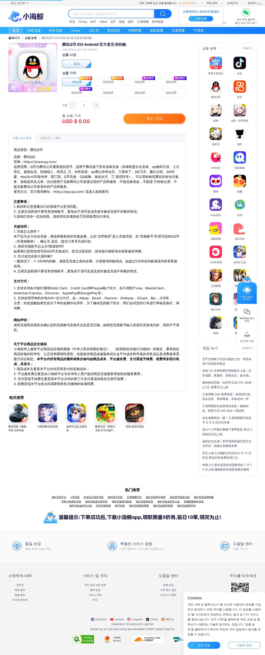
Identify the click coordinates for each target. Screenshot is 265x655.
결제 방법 (95, 590)
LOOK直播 (216, 262)
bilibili (103, 21)
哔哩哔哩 (135, 30)
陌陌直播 (156, 30)
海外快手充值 (115, 497)
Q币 (113, 21)
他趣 (239, 191)
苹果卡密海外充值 (71, 501)
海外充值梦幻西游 (122, 501)
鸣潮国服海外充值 (194, 501)
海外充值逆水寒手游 (96, 501)
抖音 (72, 21)
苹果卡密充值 (215, 73)
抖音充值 (34, 30)
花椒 (122, 21)
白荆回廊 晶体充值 (47, 426)
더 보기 (247, 48)
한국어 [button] (251, 3)
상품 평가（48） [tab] (51, 138)
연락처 (20, 585)
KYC (95, 600)
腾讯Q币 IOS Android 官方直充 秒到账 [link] (67, 37)
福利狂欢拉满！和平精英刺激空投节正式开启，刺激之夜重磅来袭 (227, 443)
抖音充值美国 (103, 505)
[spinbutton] (84, 105)
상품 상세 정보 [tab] (22, 138)
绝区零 (215, 144)
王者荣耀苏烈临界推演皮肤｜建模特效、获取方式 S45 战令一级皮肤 (225, 408)
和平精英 (158, 21)
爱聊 (215, 191)
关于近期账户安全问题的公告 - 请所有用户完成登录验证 (227, 361)
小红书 (94, 30)
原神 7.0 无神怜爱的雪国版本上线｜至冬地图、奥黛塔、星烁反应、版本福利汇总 (227, 373)
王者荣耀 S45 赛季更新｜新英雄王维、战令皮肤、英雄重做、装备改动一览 (227, 396)
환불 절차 (20, 595)
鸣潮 (215, 333)
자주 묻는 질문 (168, 590)
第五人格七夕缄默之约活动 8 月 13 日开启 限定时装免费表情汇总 (226, 455)
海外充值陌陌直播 (139, 505)
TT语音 (198, 30)
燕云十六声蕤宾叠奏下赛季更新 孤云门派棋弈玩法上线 (227, 432)
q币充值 (75, 497)
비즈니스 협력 (168, 595)
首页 (15, 30)
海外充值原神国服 (204, 497)
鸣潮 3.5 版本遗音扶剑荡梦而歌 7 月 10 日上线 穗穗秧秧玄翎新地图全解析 (227, 467)
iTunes (82, 21)
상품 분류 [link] (31, 37)
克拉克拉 (113, 30)
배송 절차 (20, 590)
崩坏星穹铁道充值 (180, 497)
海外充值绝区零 (144, 501)
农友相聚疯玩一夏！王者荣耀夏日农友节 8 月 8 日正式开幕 (227, 420)
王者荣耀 (143, 21)
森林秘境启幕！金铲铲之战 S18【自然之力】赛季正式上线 (227, 385)
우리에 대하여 (20, 600)
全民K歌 (215, 167)
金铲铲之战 (240, 262)
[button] (19, 3)
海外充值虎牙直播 (163, 505)
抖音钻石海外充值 (94, 497)
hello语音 (216, 215)
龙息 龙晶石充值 (135, 426)
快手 (93, 21)
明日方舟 (216, 309)
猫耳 (131, 21)
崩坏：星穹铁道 (239, 120)
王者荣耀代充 (134, 497)
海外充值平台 (59, 497)
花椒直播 (216, 238)
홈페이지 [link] (14, 37)
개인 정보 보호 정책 (95, 585)
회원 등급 (168, 585)
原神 (215, 120)
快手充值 (55, 30)
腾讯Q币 (215, 97)
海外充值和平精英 (156, 497)
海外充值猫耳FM (186, 505)
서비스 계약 (95, 595)
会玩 (239, 215)
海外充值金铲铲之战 (168, 501)
